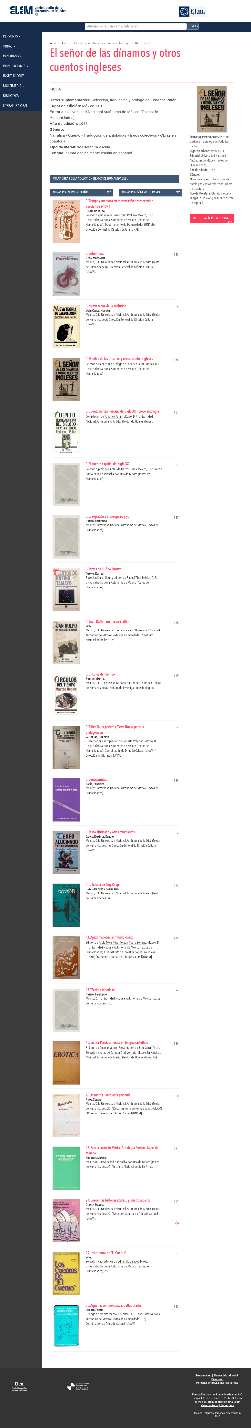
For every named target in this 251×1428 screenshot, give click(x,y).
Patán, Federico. (95, 784)
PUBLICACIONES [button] (14, 66)
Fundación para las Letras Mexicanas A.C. (217, 1394)
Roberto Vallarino (133, 741)
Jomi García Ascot (149, 1048)
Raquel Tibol (134, 578)
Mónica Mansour (109, 1314)
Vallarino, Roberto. (98, 737)
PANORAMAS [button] (12, 56)
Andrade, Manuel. (96, 1158)
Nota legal (232, 1382)
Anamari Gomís (108, 1048)
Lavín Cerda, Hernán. (98, 310)
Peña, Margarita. (96, 258)
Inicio (53, 43)
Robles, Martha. (95, 679)
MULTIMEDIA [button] (12, 86)
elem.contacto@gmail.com (224, 1401)
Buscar (193, 26)
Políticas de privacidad (210, 1382)
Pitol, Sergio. (94, 1099)
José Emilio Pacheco (125, 215)
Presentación (203, 1375)
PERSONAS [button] (11, 36)
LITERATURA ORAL (15, 106)
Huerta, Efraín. (95, 1310)
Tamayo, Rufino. (95, 573)
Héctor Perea (129, 469)
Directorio (217, 1379)
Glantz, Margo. (95, 1205)
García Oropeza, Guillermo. (102, 889)
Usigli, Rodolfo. (95, 211)
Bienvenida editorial (226, 1375)
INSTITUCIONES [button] (14, 76)
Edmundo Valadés (128, 1261)
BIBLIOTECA (11, 96)
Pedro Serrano (137, 942)
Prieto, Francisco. (96, 521)
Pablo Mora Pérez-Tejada (113, 942)
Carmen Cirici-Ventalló (123, 1053)
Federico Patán (164, 100)
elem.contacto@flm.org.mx (217, 1405)
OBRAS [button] (8, 46)
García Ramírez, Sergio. (100, 836)
